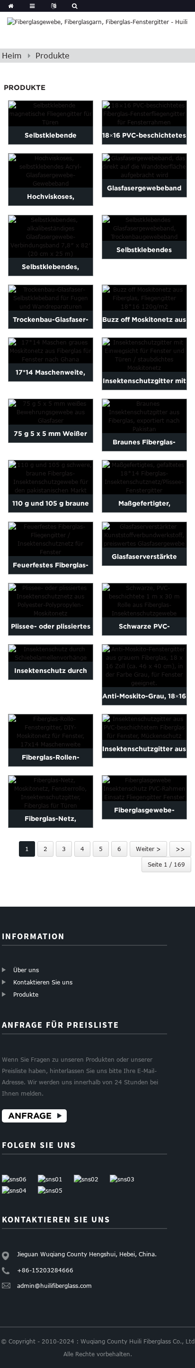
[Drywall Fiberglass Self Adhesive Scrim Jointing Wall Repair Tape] (51, 298)
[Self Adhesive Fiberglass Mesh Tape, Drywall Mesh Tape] (144, 228)
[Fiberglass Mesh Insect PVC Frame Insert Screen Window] (144, 789)
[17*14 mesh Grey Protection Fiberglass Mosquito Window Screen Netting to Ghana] (51, 350)
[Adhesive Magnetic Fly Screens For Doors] (51, 113)
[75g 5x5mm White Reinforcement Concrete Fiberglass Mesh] (51, 412)
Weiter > (148, 848)
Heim (12, 55)
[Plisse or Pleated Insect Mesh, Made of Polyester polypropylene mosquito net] (51, 600)
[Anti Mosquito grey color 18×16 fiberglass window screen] (144, 666)
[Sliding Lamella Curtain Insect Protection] (51, 653)
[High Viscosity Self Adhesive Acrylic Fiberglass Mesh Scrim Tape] (51, 171)
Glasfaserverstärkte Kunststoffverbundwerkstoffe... (144, 565)
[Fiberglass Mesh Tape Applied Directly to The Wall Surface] (144, 166)
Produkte (52, 55)
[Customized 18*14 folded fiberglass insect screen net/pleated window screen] (144, 477)
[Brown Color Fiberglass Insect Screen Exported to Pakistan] (144, 416)
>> (180, 848)
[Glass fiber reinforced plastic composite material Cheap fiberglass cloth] (144, 535)
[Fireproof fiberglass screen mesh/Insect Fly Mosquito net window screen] (51, 539)
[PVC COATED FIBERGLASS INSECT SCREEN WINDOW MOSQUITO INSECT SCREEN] (144, 727)
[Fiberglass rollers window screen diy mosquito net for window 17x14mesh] (51, 731)
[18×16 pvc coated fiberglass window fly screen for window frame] (144, 113)
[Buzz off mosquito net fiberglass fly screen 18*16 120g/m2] (144, 298)
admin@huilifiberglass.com (54, 1285)
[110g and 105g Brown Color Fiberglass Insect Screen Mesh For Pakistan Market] (51, 477)
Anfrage (30, 1116)
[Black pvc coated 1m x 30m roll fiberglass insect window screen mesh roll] (144, 600)
